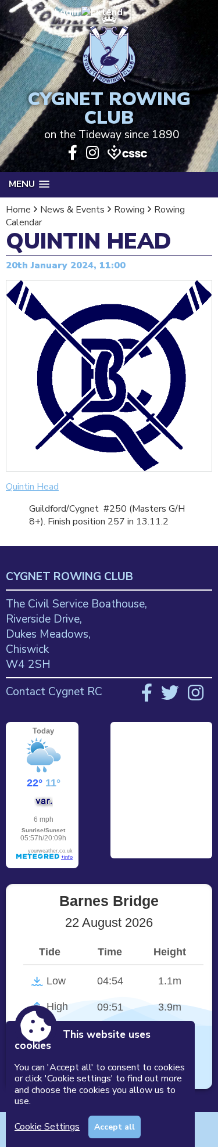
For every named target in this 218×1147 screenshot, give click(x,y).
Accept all (114, 1126)
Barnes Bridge (109, 901)
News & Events (72, 209)
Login (68, 12)
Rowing (129, 209)
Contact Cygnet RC (54, 691)
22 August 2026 (109, 922)
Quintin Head (32, 486)
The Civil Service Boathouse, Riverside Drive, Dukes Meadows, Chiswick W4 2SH (76, 634)
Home (18, 209)
